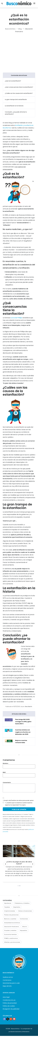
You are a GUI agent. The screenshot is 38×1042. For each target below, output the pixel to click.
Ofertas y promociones (12, 942)
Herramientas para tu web (11, 983)
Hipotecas (7, 903)
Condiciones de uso (9, 1000)
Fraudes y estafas (10, 930)
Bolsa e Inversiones (25, 911)
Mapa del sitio (7, 986)
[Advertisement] (19, 52)
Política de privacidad (10, 1003)
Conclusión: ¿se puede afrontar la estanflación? (16, 113)
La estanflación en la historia (14, 106)
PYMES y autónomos (11, 938)
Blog (20, 29)
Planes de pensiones (11, 915)
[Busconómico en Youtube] (14, 1018)
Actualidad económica (12, 923)
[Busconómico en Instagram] (10, 1018)
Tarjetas (7, 907)
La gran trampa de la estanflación (16, 99)
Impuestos (23, 930)
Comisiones (24, 919)
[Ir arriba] (34, 1039)
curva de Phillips (16, 318)
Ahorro (24, 926)
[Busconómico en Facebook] (4, 1018)
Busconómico (10, 29)
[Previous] (5, 864)
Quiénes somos (8, 977)
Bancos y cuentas (10, 919)
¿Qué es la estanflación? (13, 81)
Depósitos (16, 907)
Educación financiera (11, 926)
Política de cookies (9, 1006)
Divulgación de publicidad (11, 1009)
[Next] (32, 864)
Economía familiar (10, 934)
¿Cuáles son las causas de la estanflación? (19, 93)
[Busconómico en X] (7, 1018)
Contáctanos (7, 980)
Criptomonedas (9, 911)
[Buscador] (2, 3)
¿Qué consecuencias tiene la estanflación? (19, 87)
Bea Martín (28, 706)
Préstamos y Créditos (22, 903)
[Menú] (34, 3)
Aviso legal (6, 997)
